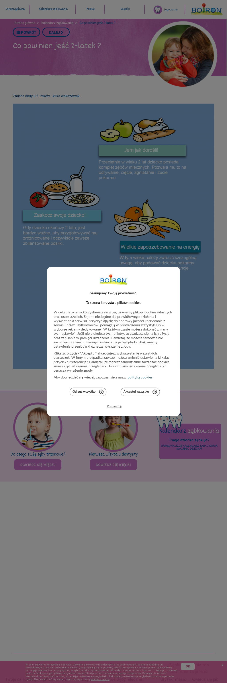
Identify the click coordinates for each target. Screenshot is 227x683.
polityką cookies (140, 377)
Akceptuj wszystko (136, 391)
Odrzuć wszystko (84, 391)
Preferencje (114, 406)
